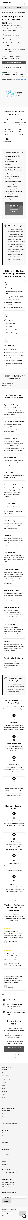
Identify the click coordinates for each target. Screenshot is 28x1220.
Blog (3, 1132)
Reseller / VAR (5, 1117)
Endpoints (4, 1069)
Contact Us (5, 1164)
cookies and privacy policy (9, 1217)
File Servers (5, 1098)
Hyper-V (4, 1085)
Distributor (5, 1113)
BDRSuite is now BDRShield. (14, 8)
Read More (14, 211)
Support (4, 1161)
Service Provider (6, 1110)
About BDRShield (6, 1155)
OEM (3, 1120)
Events (4, 1158)
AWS (3, 1094)
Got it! (22, 1213)
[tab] (14, 1000)
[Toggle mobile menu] (25, 4)
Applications (5, 1101)
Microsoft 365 (5, 1076)
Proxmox (4, 1091)
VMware (4, 1082)
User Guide (5, 1142)
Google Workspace (7, 1079)
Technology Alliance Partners (9, 1123)
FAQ (3, 1139)
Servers (4, 1072)
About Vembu (5, 1151)
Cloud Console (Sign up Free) (13, 62)
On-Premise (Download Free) (12, 67)
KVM (3, 1088)
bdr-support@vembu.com (8, 1186)
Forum (3, 1136)
